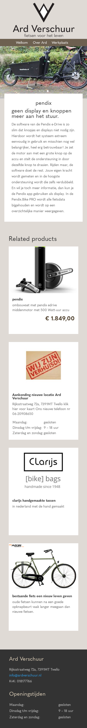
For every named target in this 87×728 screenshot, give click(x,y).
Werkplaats (60, 43)
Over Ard (40, 43)
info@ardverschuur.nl (25, 675)
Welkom (22, 43)
